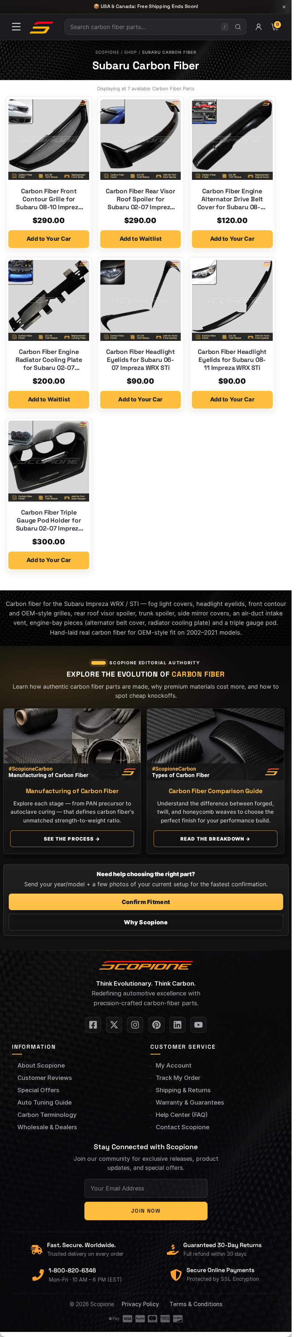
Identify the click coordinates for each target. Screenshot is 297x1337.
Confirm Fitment (146, 901)
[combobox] (143, 26)
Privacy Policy (140, 1304)
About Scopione (41, 1065)
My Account (174, 1065)
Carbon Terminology (47, 1114)
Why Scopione (146, 922)
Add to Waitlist (141, 238)
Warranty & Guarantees (190, 1102)
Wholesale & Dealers (47, 1127)
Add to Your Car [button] (48, 238)
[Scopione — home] (41, 27)
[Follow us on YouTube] (198, 1025)
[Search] (238, 26)
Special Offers (38, 1090)
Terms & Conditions (196, 1304)
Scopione (107, 52)
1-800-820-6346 (72, 1270)
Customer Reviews (44, 1077)
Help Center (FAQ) (182, 1114)
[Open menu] (16, 27)
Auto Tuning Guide (44, 1102)
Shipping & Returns (183, 1090)
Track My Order (178, 1077)
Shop (130, 52)
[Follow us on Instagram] (135, 1025)
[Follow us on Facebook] (93, 1025)
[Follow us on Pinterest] (156, 1025)
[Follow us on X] (114, 1025)
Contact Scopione (182, 1127)
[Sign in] (258, 26)
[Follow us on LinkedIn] (177, 1025)
